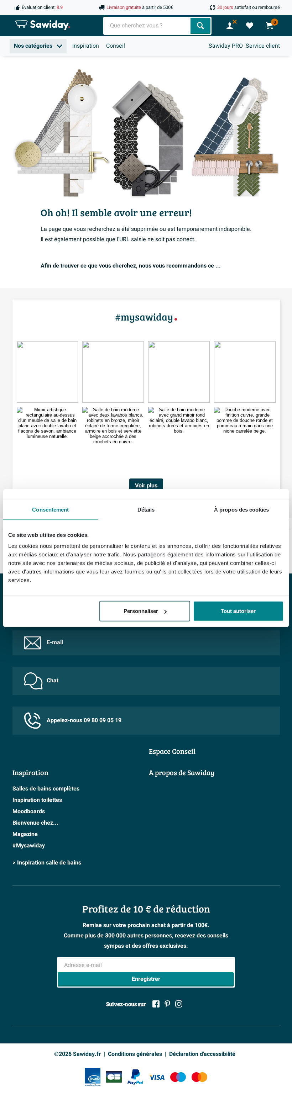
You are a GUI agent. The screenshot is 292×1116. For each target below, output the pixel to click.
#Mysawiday (28, 845)
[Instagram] (178, 1004)
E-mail (55, 642)
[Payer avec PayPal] (135, 1077)
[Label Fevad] (92, 1077)
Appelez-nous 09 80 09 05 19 (84, 720)
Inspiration (85, 46)
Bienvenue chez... (35, 823)
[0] (250, 26)
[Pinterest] (167, 1004)
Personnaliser (141, 611)
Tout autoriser (238, 611)
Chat (52, 680)
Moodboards (28, 811)
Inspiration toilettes (37, 800)
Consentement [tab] (50, 509)
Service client (263, 46)
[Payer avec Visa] (157, 1077)
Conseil (115, 46)
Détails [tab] (146, 509)
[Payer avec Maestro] (178, 1077)
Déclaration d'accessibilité (202, 1054)
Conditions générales (135, 1054)
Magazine (25, 834)
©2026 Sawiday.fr (77, 1054)
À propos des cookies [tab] (241, 509)
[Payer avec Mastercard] (199, 1077)
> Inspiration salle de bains (46, 862)
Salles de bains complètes (45, 788)
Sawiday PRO (226, 46)
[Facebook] (156, 1004)
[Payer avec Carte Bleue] (114, 1077)
